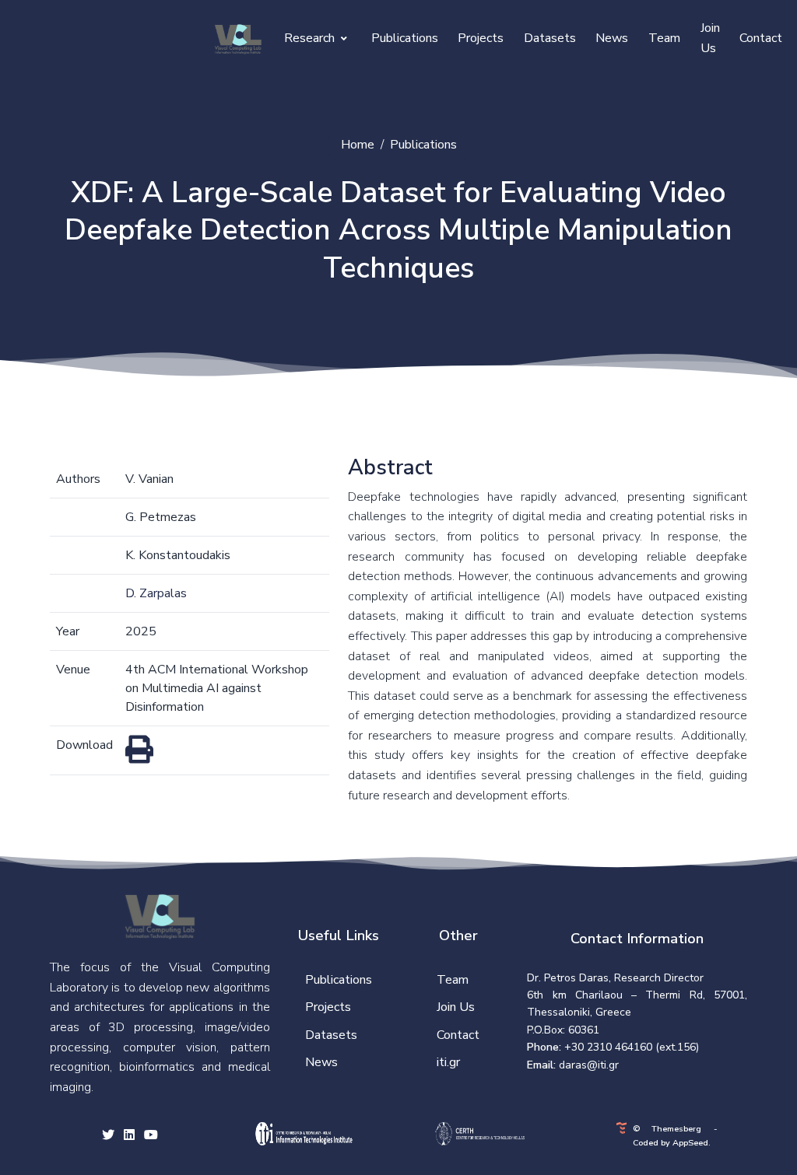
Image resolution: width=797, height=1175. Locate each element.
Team (664, 38)
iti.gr (448, 1062)
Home (357, 144)
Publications (404, 38)
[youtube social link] (151, 1136)
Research (311, 38)
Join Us (710, 38)
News (611, 38)
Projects (481, 38)
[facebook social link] (129, 1136)
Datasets (550, 38)
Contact (760, 38)
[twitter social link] (108, 1136)
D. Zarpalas (156, 593)
